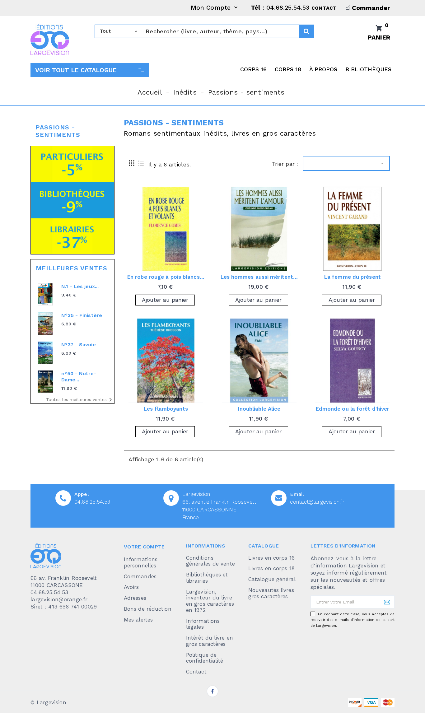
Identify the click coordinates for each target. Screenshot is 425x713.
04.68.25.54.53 (92, 502)
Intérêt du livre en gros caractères (209, 641)
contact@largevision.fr (317, 502)
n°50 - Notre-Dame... (78, 376)
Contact (196, 672)
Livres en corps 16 (271, 558)
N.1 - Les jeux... (80, 286)
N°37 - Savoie (78, 344)
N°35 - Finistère (81, 315)
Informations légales (203, 624)
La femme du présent (352, 277)
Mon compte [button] (215, 8)
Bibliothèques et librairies (207, 577)
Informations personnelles (140, 562)
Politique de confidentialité (204, 658)
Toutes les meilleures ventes (80, 399)
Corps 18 (288, 69)
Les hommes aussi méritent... (259, 277)
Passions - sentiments (57, 130)
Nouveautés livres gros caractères (271, 593)
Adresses (135, 598)
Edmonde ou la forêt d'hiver (353, 409)
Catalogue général (272, 579)
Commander (371, 8)
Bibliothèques (368, 69)
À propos (323, 69)
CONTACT (324, 8)
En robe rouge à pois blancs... (165, 277)
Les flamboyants (166, 409)
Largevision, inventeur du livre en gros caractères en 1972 (210, 601)
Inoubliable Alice (259, 409)
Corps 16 (253, 69)
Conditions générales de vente (210, 561)
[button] (89, 70)
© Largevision (48, 702)
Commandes (140, 576)
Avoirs (131, 587)
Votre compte (144, 547)
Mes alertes (138, 620)
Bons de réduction (147, 609)
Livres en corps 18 (271, 568)
